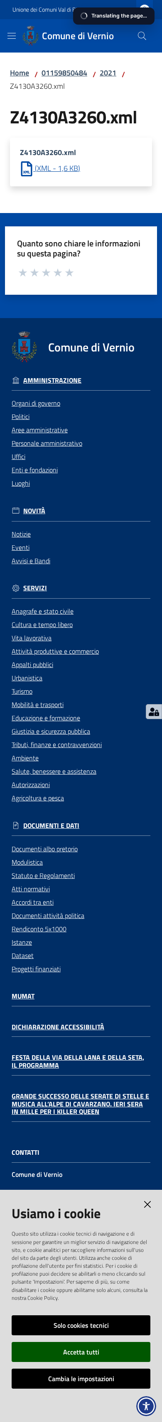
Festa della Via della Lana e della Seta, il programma (78, 1061)
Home (19, 72)
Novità (34, 511)
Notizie (21, 534)
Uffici (18, 456)
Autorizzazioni (31, 785)
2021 (108, 72)
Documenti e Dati (51, 826)
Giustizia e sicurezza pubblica (51, 731)
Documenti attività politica (48, 915)
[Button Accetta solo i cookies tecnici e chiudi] (147, 1204)
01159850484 (64, 72)
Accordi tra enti (33, 902)
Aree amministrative (40, 430)
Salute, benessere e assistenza (54, 771)
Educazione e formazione (46, 718)
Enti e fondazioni (35, 470)
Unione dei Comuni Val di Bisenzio (52, 9)
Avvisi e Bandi (31, 561)
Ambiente (25, 758)
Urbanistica (27, 678)
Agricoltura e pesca (38, 798)
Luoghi (21, 483)
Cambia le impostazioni (81, 1379)
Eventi (20, 547)
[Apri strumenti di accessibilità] (146, 1406)
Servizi (35, 588)
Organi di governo (36, 403)
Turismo (22, 691)
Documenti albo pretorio (45, 849)
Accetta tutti (81, 1352)
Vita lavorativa (32, 638)
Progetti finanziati (36, 969)
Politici (20, 416)
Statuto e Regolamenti (43, 875)
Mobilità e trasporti (38, 705)
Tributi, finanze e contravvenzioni (57, 745)
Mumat (23, 996)
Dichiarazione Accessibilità (58, 1027)
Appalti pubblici (32, 665)
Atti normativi (31, 889)
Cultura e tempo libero (42, 624)
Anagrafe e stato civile (43, 611)
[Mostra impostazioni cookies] (154, 711)
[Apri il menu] (12, 36)
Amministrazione (52, 380)
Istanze (22, 942)
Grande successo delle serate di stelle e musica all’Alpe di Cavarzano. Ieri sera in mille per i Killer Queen (80, 1104)
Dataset (23, 956)
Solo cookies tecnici (81, 1325)
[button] (142, 35)
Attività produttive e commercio (55, 651)
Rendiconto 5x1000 (39, 929)
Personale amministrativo (47, 443)
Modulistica (27, 862)
